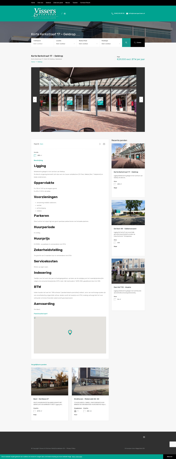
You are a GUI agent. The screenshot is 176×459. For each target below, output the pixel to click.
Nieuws (67, 2)
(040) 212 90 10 (119, 13)
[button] (70, 332)
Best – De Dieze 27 (41, 399)
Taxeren (75, 2)
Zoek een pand (58, 2)
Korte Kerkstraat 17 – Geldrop (126, 172)
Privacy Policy (71, 448)
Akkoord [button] (169, 456)
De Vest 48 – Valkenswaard (125, 229)
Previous (35, 99)
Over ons (40, 2)
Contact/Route (85, 2)
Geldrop (39, 62)
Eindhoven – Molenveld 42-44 (86, 399)
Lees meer (128, 163)
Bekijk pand (49, 390)
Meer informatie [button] (77, 456)
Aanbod (48, 2)
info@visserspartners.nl (137, 13)
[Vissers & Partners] (45, 19)
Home (33, 2)
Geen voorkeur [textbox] (60, 44)
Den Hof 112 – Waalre (122, 287)
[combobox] (65, 43)
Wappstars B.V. (140, 448)
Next (141, 99)
